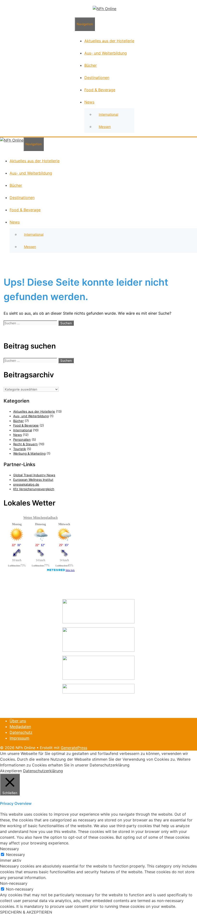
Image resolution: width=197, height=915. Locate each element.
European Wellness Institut (33, 480)
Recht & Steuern (25, 444)
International (108, 114)
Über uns (18, 720)
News (89, 102)
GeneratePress (74, 747)
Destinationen (96, 77)
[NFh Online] (104, 8)
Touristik (19, 449)
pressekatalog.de (26, 484)
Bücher (90, 65)
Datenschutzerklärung (43, 770)
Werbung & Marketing (29, 453)
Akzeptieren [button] (11, 770)
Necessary (15, 854)
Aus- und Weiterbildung (105, 53)
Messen (105, 127)
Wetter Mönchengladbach (40, 517)
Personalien (22, 439)
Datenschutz (21, 732)
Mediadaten (20, 726)
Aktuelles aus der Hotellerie (109, 40)
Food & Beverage (99, 89)
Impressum (19, 738)
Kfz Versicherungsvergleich (33, 489)
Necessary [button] (9, 848)
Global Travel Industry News (34, 475)
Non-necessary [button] (13, 883)
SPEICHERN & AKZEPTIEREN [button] (26, 912)
